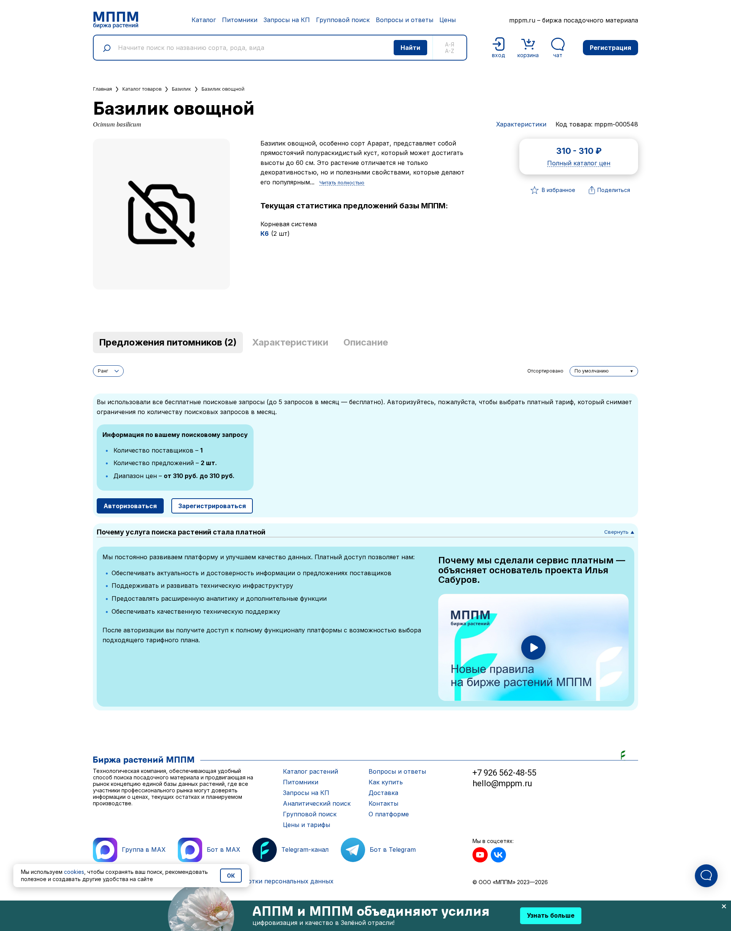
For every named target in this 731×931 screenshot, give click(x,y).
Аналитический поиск (317, 803)
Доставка (383, 793)
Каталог (204, 20)
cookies (74, 872)
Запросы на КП (286, 20)
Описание (365, 342)
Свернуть (619, 532)
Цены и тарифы (306, 825)
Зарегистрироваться (212, 506)
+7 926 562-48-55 (504, 772)
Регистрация (610, 47)
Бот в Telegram (393, 849)
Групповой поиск (343, 20)
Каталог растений (310, 771)
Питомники (239, 20)
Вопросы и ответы (404, 20)
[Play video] (533, 647)
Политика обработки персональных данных (266, 881)
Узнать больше (551, 915)
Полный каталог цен (578, 163)
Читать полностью (341, 183)
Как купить (386, 782)
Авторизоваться (130, 506)
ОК (231, 875)
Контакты (383, 803)
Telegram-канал (305, 849)
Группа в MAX (144, 849)
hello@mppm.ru (502, 783)
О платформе (389, 814)
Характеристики (521, 124)
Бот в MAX (223, 849)
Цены (447, 20)
